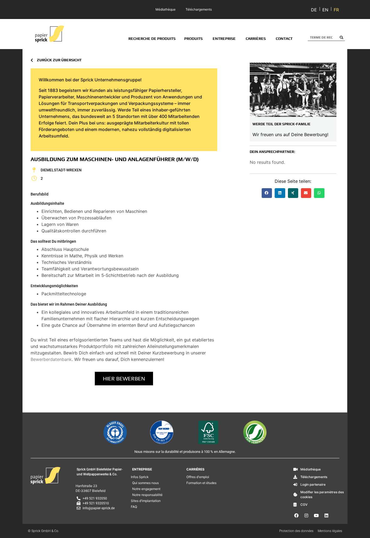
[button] (267, 193)
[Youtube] (316, 515)
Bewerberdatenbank (51, 359)
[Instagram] (306, 515)
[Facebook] (296, 515)
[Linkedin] (326, 515)
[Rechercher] (341, 37)
